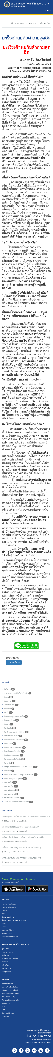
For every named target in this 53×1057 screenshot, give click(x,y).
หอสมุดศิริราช (6, 971)
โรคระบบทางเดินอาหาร (14, 747)
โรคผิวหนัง (9, 744)
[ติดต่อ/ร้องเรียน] (40, 1050)
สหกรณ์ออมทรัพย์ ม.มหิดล (10, 993)
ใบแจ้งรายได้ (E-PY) (8, 997)
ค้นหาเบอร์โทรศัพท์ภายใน (10, 1000)
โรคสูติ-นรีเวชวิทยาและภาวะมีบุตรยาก (20, 767)
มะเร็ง (8, 713)
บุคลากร (4, 927)
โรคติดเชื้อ (9, 728)
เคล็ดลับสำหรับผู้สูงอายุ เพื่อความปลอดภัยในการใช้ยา (23, 837)
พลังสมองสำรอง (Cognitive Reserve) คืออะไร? (20, 827)
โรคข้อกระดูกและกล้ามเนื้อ (15, 716)
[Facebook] (21, 1050)
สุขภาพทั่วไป (10, 786)
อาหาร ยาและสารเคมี (13, 798)
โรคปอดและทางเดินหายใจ (15, 740)
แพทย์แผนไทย (11, 705)
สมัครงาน (5, 962)
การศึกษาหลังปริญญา (9, 907)
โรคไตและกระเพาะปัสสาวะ (16, 732)
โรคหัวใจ (8, 771)
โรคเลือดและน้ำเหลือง (14, 751)
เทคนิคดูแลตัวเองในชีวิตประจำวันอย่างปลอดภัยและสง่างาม (26, 817)
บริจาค (4, 923)
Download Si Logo (8, 1013)
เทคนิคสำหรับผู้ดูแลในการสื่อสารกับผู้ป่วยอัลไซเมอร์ (22, 858)
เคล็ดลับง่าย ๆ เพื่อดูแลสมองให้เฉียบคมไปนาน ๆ (21, 848)
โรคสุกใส (8, 763)
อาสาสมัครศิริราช (7, 930)
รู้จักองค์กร (5, 949)
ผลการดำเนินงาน (7, 952)
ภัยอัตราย (8, 709)
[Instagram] (27, 1050)
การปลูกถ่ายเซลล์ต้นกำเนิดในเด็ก (17, 693)
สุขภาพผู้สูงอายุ (11, 790)
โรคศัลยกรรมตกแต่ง (13, 755)
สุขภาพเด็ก (10, 782)
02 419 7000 (42, 1036)
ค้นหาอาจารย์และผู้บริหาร (10, 958)
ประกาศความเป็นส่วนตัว (10, 936)
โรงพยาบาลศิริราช (8, 917)
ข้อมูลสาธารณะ (7, 933)
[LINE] (14, 1050)
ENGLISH (47, 10)
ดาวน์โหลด (15, 662)
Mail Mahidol (6, 1003)
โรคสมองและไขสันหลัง (14, 759)
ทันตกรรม (9, 701)
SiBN (3, 1010)
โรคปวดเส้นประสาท (12, 736)
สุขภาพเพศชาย (10, 794)
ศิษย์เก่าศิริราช (6, 955)
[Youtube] (34, 1050)
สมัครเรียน (5, 965)
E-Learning (5, 1016)
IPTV (3, 1006)
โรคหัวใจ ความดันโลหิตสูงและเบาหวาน (20, 775)
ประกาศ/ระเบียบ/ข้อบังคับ (10, 987)
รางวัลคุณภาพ (6, 968)
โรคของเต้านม (11, 720)
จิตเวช (8, 697)
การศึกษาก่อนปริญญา (9, 904)
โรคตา (8, 724)
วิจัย (3, 914)
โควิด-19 (9, 689)
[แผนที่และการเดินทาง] (47, 1050)
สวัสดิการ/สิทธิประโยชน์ (10, 990)
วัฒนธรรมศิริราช (7, 983)
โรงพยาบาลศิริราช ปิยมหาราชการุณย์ (14, 920)
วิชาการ (4, 910)
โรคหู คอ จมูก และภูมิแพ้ (15, 778)
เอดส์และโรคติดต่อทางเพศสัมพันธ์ (18, 802)
